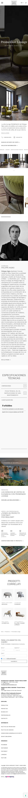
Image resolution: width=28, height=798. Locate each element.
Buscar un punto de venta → (10, 142)
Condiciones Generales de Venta (11, 733)
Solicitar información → (9, 145)
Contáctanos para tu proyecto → (12, 540)
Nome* (3, 647)
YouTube (3, 757)
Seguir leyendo (5, 132)
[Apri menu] (2, 3)
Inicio (2, 631)
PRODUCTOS (4, 705)
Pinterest (4, 751)
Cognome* (17, 647)
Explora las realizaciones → (10, 500)
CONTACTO (4, 718)
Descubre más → (7, 466)
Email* (2, 653)
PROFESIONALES (5, 715)
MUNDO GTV (4, 711)
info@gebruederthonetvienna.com (9, 684)
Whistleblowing (6, 736)
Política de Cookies (7, 730)
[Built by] (10, 776)
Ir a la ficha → (6, 359)
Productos (7, 631)
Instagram (4, 748)
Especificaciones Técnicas (17, 149)
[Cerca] (26, 3)
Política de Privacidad (11, 658)
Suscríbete (14, 661)
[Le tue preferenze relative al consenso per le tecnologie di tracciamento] (25, 795)
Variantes (19, 137)
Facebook (4, 744)
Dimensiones (7, 137)
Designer (7, 149)
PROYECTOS (4, 708)
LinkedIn (4, 754)
